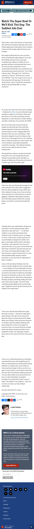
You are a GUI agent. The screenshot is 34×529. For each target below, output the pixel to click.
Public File (5, 515)
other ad (14, 112)
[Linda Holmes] (5, 410)
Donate (28, 2)
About (5, 501)
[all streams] (32, 527)
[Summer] (17, 10)
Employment (6, 508)
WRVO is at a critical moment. (14, 433)
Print (30, 34)
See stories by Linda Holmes (19, 417)
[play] (2, 527)
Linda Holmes (6, 32)
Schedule (5, 504)
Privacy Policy (6, 518)
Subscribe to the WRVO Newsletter (13, 471)
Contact (5, 511)
